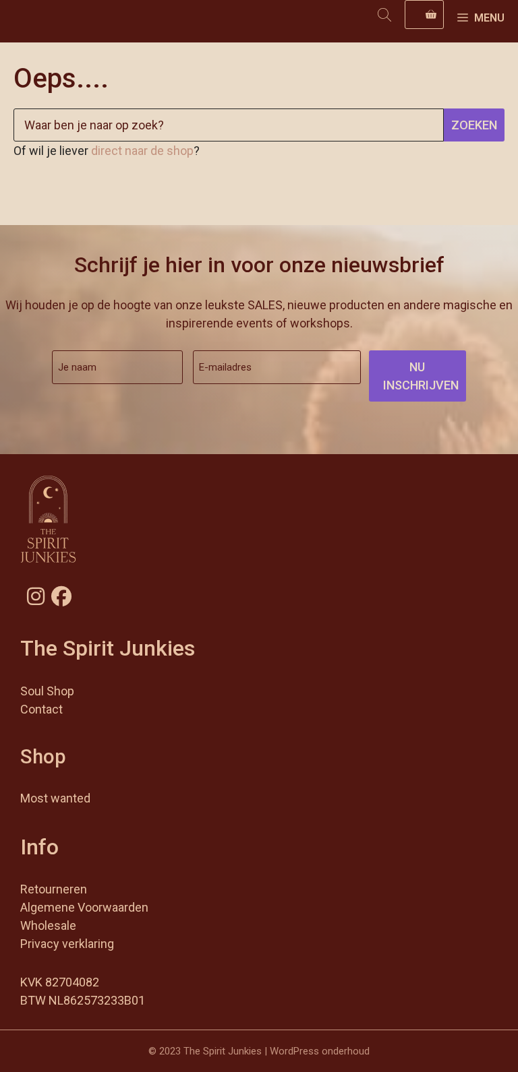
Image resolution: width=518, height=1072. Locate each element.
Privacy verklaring (67, 944)
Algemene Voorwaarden (84, 907)
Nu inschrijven (421, 376)
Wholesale (48, 925)
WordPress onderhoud (320, 1051)
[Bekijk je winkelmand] (424, 14)
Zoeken (474, 125)
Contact (41, 709)
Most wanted (55, 798)
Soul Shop (47, 691)
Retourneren (53, 889)
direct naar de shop (142, 151)
